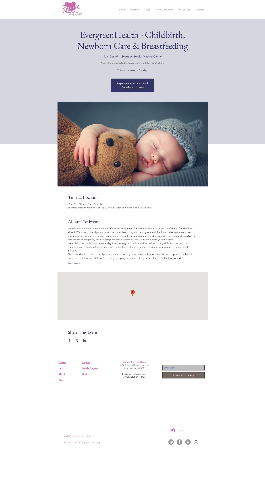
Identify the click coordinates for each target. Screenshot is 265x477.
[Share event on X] (76, 340)
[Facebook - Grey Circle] (179, 442)
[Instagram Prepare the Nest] (171, 442)
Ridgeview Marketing (90, 442)
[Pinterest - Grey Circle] (188, 442)
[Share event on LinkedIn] (84, 340)
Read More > (75, 263)
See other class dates (133, 87)
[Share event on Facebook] (69, 340)
